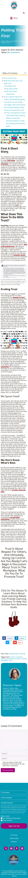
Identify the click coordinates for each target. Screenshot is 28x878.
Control (12, 657)
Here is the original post (14, 245)
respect (24, 659)
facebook (10, 659)
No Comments (14, 52)
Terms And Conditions (21, 874)
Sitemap (14, 876)
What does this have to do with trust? (13, 82)
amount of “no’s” (19, 297)
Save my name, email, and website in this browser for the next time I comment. (13, 764)
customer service (19, 255)
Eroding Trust (11, 86)
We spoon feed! (11, 89)
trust (10, 660)
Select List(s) (5, 816)
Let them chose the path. (13, 491)
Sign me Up (14, 826)
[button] (23, 13)
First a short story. (10, 78)
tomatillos (4, 164)
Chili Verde (11, 160)
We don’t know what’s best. (11, 92)
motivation (5, 367)
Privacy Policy (10, 874)
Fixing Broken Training (17, 654)
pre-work (17, 659)
